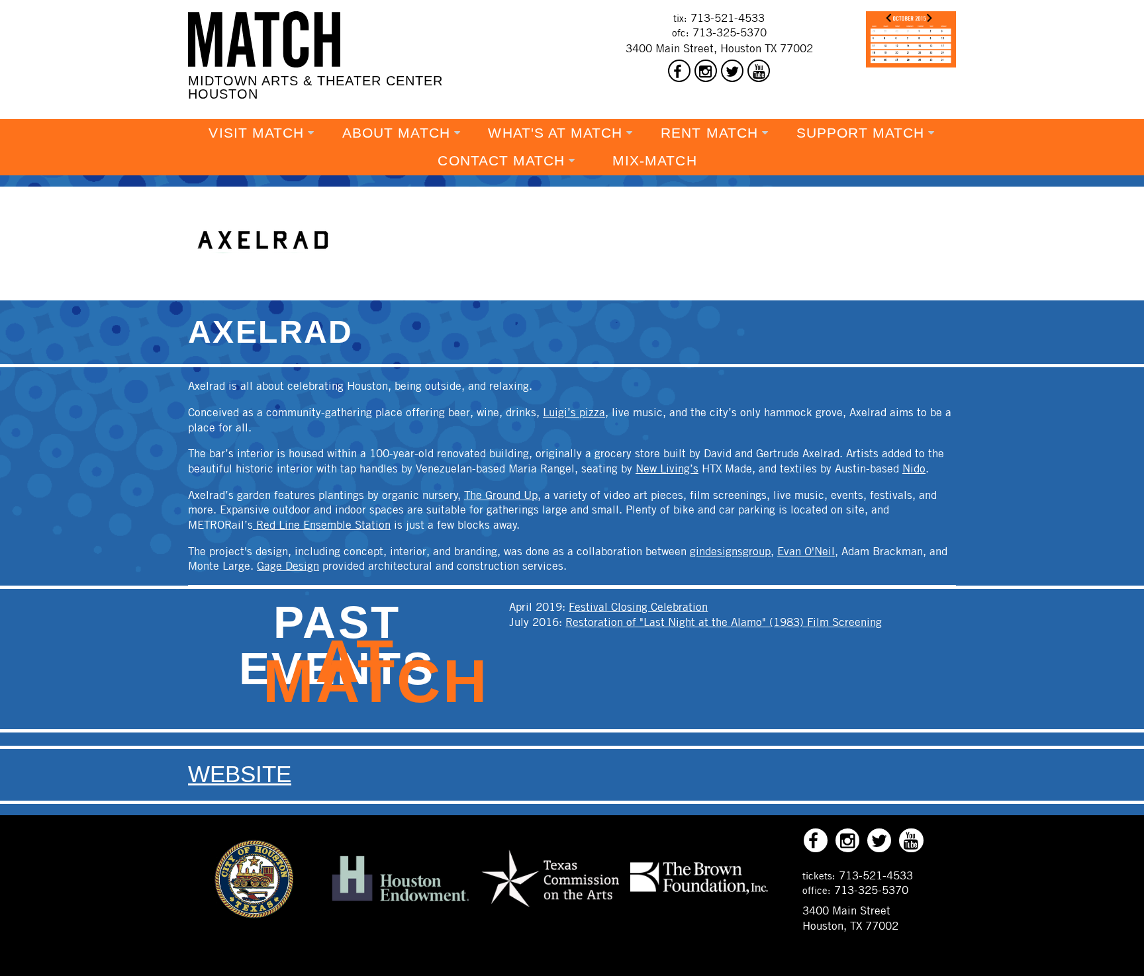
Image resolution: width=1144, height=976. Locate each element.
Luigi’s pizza (574, 412)
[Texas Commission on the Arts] (550, 909)
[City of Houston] (254, 914)
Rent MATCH (709, 133)
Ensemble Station (347, 524)
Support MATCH (860, 133)
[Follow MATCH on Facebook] (679, 71)
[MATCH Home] (264, 39)
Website (239, 774)
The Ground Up (501, 495)
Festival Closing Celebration (638, 606)
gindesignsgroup (730, 551)
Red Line (278, 524)
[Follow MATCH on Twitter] (732, 71)
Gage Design (288, 565)
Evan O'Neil (806, 551)
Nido (914, 468)
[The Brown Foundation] (699, 893)
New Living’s (667, 468)
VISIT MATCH (256, 133)
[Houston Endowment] (400, 902)
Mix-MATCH (654, 161)
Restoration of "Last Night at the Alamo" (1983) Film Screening (723, 622)
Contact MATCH (501, 161)
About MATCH (396, 133)
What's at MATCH (555, 133)
